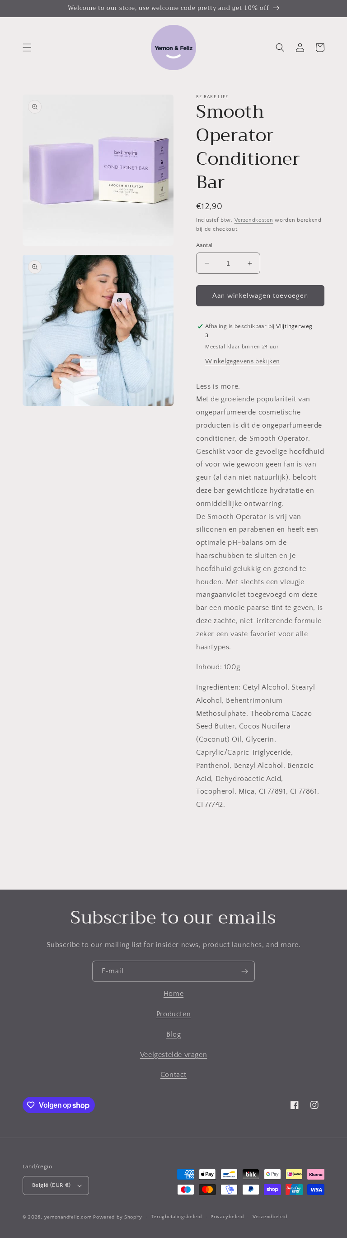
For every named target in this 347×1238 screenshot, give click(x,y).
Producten (173, 1014)
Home (173, 994)
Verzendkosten (253, 220)
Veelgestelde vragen (173, 1055)
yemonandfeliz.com (68, 1217)
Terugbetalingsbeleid (176, 1216)
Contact (173, 1075)
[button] (27, 47)
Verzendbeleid (270, 1216)
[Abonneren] (244, 971)
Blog (173, 1034)
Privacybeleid (227, 1216)
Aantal (204, 245)
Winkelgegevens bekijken (242, 361)
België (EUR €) (51, 1185)
